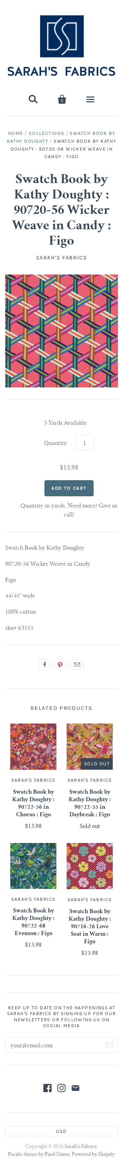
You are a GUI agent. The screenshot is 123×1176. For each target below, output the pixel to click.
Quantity (55, 443)
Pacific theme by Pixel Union (39, 1154)
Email (77, 664)
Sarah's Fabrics (61, 257)
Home (15, 133)
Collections (46, 133)
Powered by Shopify (93, 1154)
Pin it (60, 664)
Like (44, 664)
